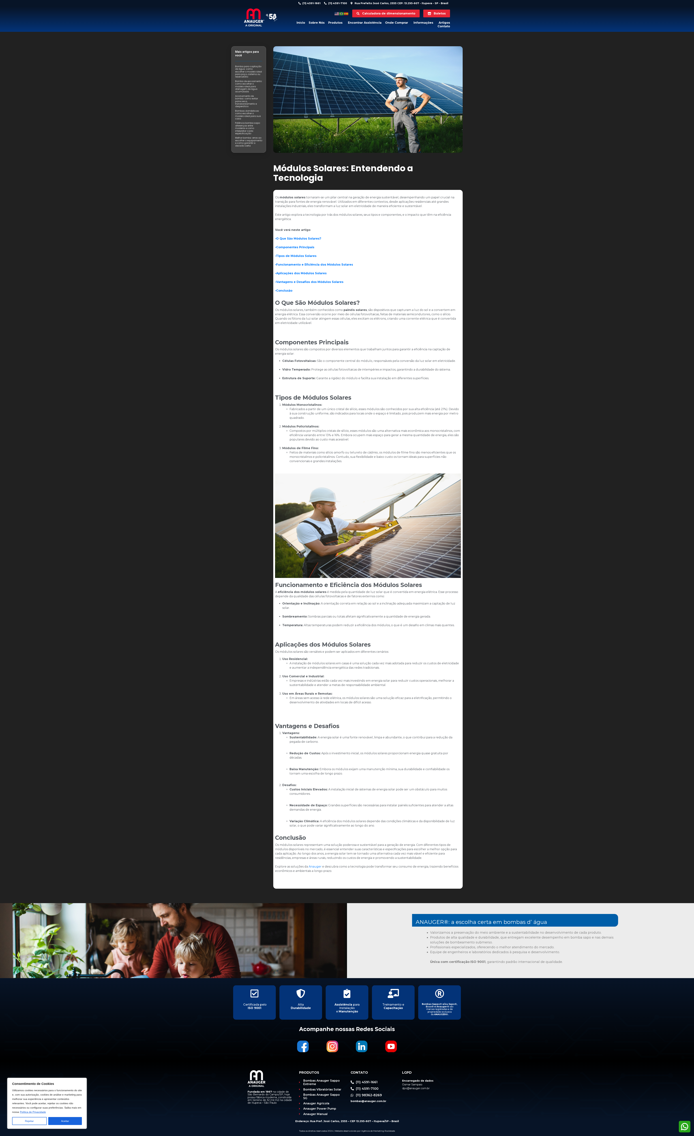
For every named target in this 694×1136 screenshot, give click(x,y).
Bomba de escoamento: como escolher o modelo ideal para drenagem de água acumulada (248, 86)
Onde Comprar (396, 22)
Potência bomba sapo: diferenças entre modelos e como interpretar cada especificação (247, 128)
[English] (337, 13)
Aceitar (65, 1121)
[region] (47, 1103)
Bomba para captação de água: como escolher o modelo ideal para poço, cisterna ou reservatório (248, 71)
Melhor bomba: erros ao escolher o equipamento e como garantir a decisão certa (248, 141)
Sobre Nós (317, 22)
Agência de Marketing (372, 1130)
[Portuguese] (341, 13)
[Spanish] (346, 13)
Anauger (315, 866)
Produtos (335, 22)
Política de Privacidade (33, 1112)
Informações (423, 22)
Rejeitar (29, 1121)
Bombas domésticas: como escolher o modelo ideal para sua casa (248, 114)
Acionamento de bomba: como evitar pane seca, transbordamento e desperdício (246, 101)
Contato (444, 26)
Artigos (444, 22)
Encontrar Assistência (365, 22)
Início (301, 22)
